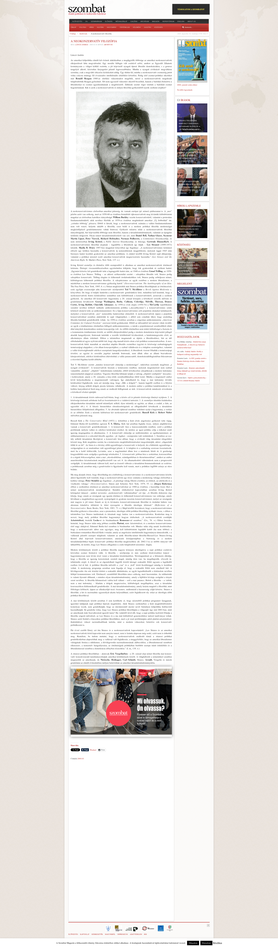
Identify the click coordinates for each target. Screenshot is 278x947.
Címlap (73, 33)
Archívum (83, 33)
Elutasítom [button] (206, 943)
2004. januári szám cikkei (187, 84)
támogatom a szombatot (191, 9)
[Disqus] (121, 801)
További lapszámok (184, 90)
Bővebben (217, 942)
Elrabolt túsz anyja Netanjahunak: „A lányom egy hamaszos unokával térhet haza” (191, 344)
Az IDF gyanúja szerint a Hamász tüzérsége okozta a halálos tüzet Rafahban (191, 361)
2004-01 (80, 758)
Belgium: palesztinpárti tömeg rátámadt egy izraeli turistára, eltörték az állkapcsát (192, 371)
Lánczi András (81, 44)
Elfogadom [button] (193, 943)
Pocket (93, 749)
